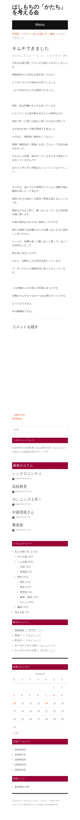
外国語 (23, 571)
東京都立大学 (22, 786)
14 (46, 703)
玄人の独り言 (55, 55)
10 (14, 703)
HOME (15, 34)
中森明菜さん (23, 512)
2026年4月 (20, 769)
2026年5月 (20, 764)
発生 (22, 582)
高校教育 (19, 486)
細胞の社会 (20, 415)
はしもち (40, 55)
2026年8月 (20, 749)
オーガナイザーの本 (25, 645)
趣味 (65, 55)
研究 (19, 577)
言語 (22, 566)
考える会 (19, 612)
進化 (22, 587)
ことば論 (22, 561)
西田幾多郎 (17, 419)
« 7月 (15, 733)
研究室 (23, 592)
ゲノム (23, 602)
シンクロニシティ (27, 474)
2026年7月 (20, 754)
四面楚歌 (19, 630)
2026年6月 (20, 759)
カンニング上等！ (27, 499)
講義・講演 (26, 597)
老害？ (18, 635)
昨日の (18, 640)
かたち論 (22, 556)
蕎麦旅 (17, 525)
